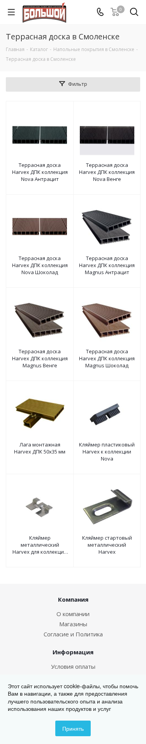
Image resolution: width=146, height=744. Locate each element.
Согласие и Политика (73, 634)
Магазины (73, 624)
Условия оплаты (73, 666)
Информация (73, 652)
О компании (73, 614)
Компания (73, 599)
